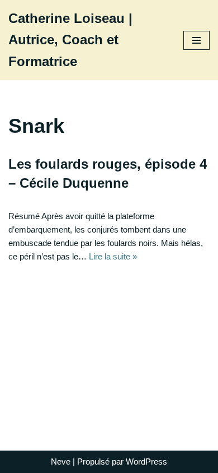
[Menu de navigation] (196, 40)
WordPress (146, 461)
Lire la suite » (113, 256)
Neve (60, 461)
